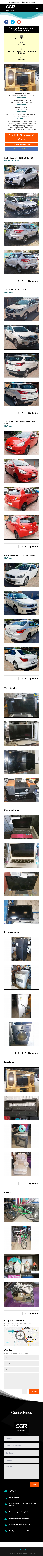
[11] (21, 867)
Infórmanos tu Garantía (22, 149)
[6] (21, 539)
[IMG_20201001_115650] (21, 218)
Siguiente (33, 281)
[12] (21, 455)
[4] (21, 483)
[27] (21, 1018)
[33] (21, 961)
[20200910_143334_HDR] (21, 406)
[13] (21, 924)
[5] (21, 511)
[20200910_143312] (21, 349)
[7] (21, 643)
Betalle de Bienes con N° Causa (21, 137)
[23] (21, 1250)
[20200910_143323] (21, 378)
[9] (21, 802)
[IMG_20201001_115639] (21, 189)
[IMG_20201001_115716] (21, 274)
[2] (21, 717)
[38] (21, 1046)
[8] (21, 671)
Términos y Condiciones (22, 144)
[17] (21, 1306)
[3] (21, 746)
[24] (21, 1176)
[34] (21, 989)
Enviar (34, 1392)
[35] (21, 1148)
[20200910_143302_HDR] (21, 321)
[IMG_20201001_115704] (21, 246)
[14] (21, 1222)
